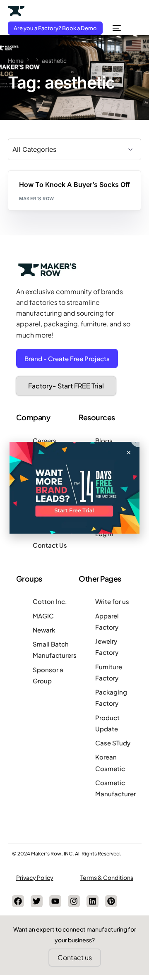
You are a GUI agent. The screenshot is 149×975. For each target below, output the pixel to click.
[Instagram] (74, 901)
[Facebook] (18, 901)
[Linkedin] (93, 901)
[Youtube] (55, 901)
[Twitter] (37, 901)
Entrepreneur (41, 188)
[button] (128, 452)
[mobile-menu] (116, 28)
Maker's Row (36, 198)
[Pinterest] (111, 901)
